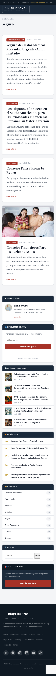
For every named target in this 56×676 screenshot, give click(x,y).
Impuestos (7, 639)
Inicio (5, 634)
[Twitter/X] (6, 652)
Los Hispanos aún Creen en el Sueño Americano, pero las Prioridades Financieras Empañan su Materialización (27, 115)
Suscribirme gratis (28, 346)
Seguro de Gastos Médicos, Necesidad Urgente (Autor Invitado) (26, 49)
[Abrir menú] (51, 9)
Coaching (17, 639)
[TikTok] (40, 652)
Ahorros (24, 634)
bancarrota (12, 103)
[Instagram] (19, 652)
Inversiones (14, 634)
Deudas (40, 634)
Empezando (12, 163)
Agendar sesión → (28, 583)
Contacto (7, 645)
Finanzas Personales (16, 40)
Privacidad (17, 645)
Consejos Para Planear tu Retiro (25, 170)
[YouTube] (33, 652)
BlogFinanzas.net (38, 2)
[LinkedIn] (26, 652)
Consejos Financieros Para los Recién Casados (26, 249)
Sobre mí (39, 639)
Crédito (32, 634)
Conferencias (29, 639)
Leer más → (11, 89)
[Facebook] (13, 652)
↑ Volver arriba (28, 668)
